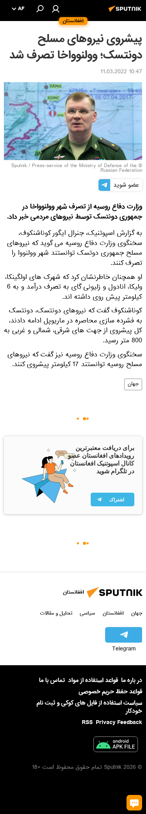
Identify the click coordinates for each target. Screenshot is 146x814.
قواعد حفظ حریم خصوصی (110, 691)
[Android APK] (115, 745)
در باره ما (131, 680)
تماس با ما (52, 680)
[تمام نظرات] (134, 802)
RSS (87, 722)
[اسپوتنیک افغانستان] (126, 12)
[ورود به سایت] (55, 8)
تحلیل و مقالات (56, 613)
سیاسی (87, 613)
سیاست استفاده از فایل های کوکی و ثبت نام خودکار (89, 707)
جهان (133, 384)
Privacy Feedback (119, 722)
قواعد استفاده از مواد (93, 680)
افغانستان (113, 613)
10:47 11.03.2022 (121, 72)
